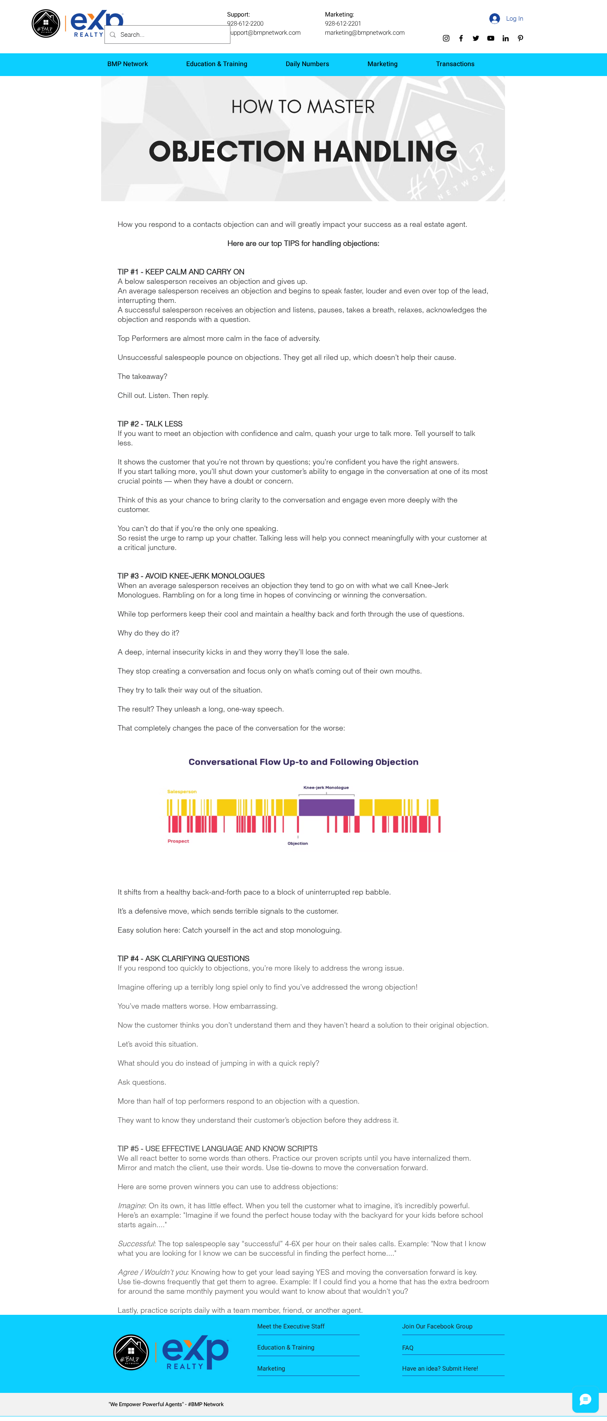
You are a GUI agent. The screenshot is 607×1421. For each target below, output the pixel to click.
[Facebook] (461, 38)
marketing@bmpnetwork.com (365, 32)
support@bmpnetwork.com (264, 32)
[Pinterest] (520, 38)
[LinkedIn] (505, 38)
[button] (441, 1368)
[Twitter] (476, 38)
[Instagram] (446, 38)
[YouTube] (490, 38)
